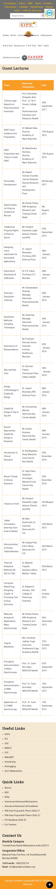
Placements (10, 7)
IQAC (46, 45)
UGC (7, 743)
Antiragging (10, 766)
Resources (19, 45)
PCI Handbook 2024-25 (15, 820)
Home (6, 35)
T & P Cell (31, 45)
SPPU (7, 734)
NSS (7, 792)
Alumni (8, 788)
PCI (6, 739)
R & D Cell (8, 45)
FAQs (7, 797)
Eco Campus (10, 824)
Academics (33, 35)
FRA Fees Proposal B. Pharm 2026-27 (22, 811)
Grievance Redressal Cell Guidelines (21, 806)
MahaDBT (9, 757)
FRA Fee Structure (32, 10)
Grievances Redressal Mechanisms (21, 801)
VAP (39, 45)
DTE (7, 752)
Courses (22, 35)
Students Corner (11, 57)
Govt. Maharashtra (13, 771)
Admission (46, 35)
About (13, 35)
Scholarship (10, 762)
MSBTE (8, 748)
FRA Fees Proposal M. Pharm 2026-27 (22, 815)
